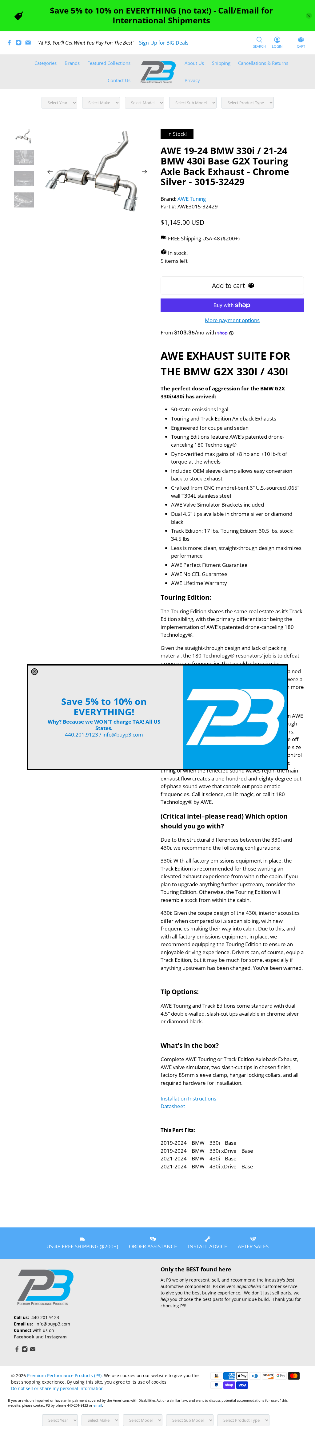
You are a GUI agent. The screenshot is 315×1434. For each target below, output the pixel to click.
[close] (34, 672)
